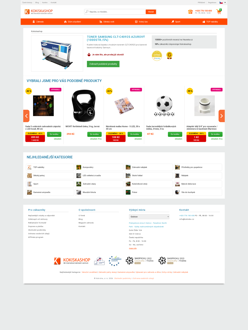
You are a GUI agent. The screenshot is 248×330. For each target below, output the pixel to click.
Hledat (151, 12)
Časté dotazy (27, 2)
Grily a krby (167, 272)
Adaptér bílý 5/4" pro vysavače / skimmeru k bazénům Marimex (202, 127)
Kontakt (53, 2)
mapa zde (133, 248)
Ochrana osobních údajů (38, 234)
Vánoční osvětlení (89, 272)
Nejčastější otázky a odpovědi (41, 216)
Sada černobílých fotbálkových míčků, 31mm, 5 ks (161, 127)
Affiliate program (35, 237)
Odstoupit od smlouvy (38, 219)
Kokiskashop (36, 31)
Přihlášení (201, 2)
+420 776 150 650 (187, 216)
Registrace (212, 2)
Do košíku (54, 134)
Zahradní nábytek (180, 272)
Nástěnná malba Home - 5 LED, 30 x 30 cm (123, 127)
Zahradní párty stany (107, 272)
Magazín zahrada (86, 223)
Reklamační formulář (37, 223)
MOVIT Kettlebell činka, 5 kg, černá (82, 126)
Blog (37, 2)
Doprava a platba (35, 226)
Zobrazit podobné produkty (103, 64)
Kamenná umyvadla (126, 272)
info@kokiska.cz (186, 219)
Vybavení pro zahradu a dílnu (148, 272)
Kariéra (44, 2)
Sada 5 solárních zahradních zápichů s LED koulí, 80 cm (43, 127)
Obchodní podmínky (37, 230)
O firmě (82, 216)
